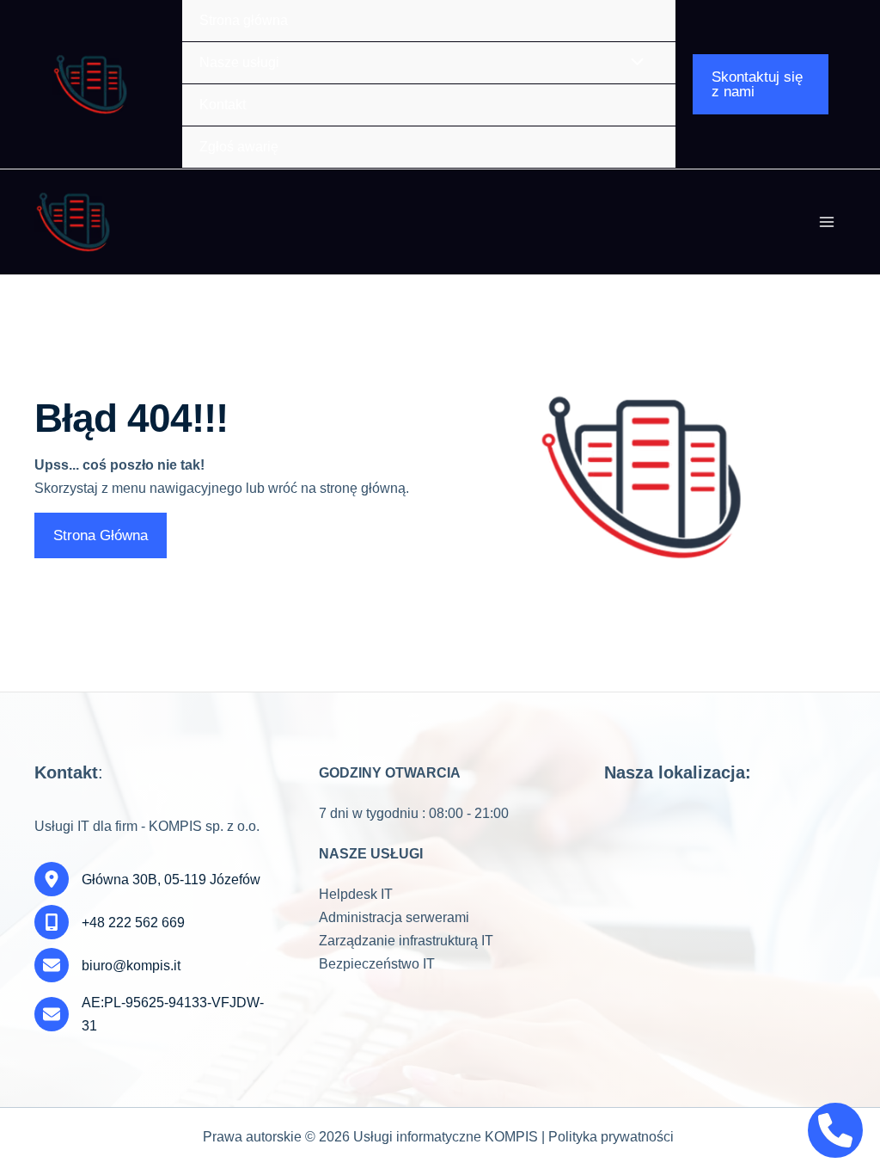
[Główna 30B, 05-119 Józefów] (147, 879)
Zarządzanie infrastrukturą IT (406, 940)
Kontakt (222, 104)
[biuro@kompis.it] (107, 965)
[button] (760, 84)
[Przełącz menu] (411, 63)
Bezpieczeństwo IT (377, 964)
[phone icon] (835, 1130)
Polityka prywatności (611, 1136)
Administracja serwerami (394, 917)
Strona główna (243, 20)
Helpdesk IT (356, 894)
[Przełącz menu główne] (827, 222)
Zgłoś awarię (238, 146)
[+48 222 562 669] (109, 922)
